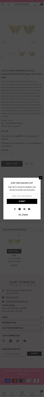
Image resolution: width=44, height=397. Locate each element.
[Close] (40, 177)
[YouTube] (29, 209)
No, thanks (23, 215)
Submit (22, 201)
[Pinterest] (24, 209)
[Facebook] (15, 209)
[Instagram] (19, 209)
